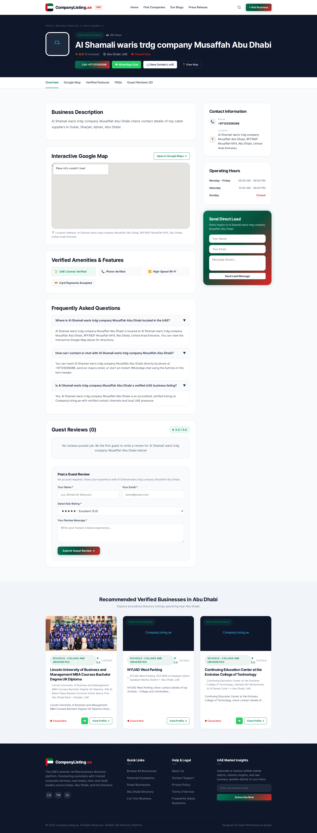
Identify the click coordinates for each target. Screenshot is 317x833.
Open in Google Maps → (172, 156)
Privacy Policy (181, 784)
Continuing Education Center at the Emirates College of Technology (233, 672)
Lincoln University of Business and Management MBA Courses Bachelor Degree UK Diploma (80, 674)
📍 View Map (190, 64)
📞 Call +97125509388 (92, 64)
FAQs (118, 82)
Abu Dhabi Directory (140, 791)
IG (67, 795)
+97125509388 (228, 123)
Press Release (198, 7)
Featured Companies (140, 778)
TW (58, 795)
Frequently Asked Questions (183, 801)
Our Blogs (176, 7)
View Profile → (101, 720)
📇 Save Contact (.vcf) (160, 64)
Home (134, 7)
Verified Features (98, 82)
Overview (52, 82)
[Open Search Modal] (239, 7)
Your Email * (130, 487)
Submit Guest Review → (79, 550)
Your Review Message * (72, 520)
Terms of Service (183, 791)
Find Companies (154, 7)
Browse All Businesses (142, 771)
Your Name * (65, 487)
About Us (178, 771)
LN (49, 795)
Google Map (72, 82)
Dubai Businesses (138, 784)
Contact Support (183, 778)
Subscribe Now (244, 797)
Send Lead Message (237, 276)
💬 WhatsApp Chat (126, 64)
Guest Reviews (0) (140, 82)
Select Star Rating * (70, 503)
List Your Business (139, 798)
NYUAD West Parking (144, 669)
